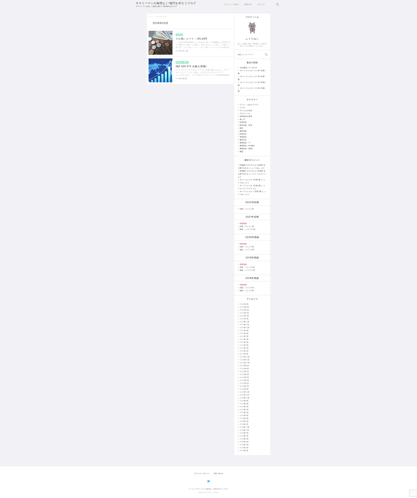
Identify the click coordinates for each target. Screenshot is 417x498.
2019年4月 (244, 415)
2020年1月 (244, 389)
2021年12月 (244, 322)
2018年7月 (244, 436)
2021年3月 (244, 348)
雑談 (241, 151)
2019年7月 (244, 407)
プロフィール (245, 113)
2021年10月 (244, 328)
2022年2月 (244, 316)
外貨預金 (243, 122)
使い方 (242, 119)
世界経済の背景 (246, 116)
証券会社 (243, 134)
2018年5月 (244, 439)
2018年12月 (244, 427)
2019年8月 (244, 404)
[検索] (266, 54)
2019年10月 (244, 398)
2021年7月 (244, 336)
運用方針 (243, 140)
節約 (241, 128)
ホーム (151, 16)
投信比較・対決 (246, 125)
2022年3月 (244, 313)
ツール (242, 108)
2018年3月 (244, 445)
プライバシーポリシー (202, 473)
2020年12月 (245, 357)
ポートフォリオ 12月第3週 (250, 191)
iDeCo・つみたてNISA (249, 105)
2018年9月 (244, 433)
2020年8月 (244, 369)
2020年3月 (244, 383)
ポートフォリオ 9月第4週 (250, 180)
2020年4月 (244, 380)
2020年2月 (244, 386)
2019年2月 (244, 421)
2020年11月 (244, 360)
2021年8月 (244, 333)
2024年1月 (244, 304)
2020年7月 (244, 371)
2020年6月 (244, 374)
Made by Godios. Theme (208, 492)
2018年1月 (244, 451)
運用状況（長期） (247, 149)
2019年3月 (244, 418)
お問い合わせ (218, 473)
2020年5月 (244, 377)
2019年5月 (244, 412)
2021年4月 (244, 345)
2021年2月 (244, 351)
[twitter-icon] (208, 481)
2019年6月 (244, 410)
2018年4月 (244, 442)
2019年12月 (244, 392)
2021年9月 (244, 330)
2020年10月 (245, 363)
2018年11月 (244, 430)
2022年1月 (244, 319)
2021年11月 (244, 325)
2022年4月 (244, 310)
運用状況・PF (245, 143)
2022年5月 (244, 307)
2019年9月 (244, 401)
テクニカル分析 (246, 110)
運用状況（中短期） (248, 146)
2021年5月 (244, 342)
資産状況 (243, 137)
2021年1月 (244, 354)
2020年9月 (244, 366)
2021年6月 (244, 339)
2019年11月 (244, 395)
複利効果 (243, 131)
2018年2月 (244, 448)
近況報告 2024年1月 (248, 68)
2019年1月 (244, 424)
